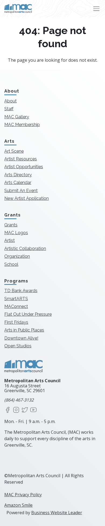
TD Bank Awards (20, 290)
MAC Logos (16, 232)
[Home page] (18, 8)
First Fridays (16, 322)
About (10, 101)
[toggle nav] (96, 8)
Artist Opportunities (23, 166)
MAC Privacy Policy (23, 494)
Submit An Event (21, 190)
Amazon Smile (18, 505)
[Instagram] (16, 410)
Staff (8, 108)
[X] (25, 410)
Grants (11, 224)
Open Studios (18, 345)
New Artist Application (26, 198)
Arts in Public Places (24, 330)
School (11, 264)
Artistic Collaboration (25, 248)
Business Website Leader (56, 513)
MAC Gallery (16, 116)
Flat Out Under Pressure (28, 314)
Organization (17, 256)
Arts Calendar (17, 182)
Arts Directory (18, 174)
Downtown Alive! (21, 338)
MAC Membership (22, 124)
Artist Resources (20, 158)
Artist (9, 240)
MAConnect (16, 306)
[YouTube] (33, 410)
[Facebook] (7, 410)
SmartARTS (16, 298)
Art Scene (14, 151)
